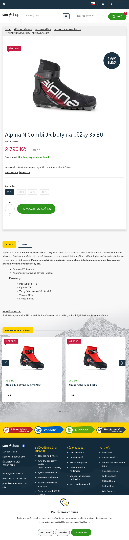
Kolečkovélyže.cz (111, 470)
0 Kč (121, 15)
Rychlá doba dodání (47, 472)
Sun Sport (107, 452)
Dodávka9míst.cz (110, 457)
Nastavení (45, 532)
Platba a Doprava (78, 462)
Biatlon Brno (108, 485)
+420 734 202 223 (84, 16)
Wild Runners (108, 490)
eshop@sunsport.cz (13, 473)
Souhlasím (81, 532)
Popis (9, 244)
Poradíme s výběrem (48, 477)
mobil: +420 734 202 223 (14, 478)
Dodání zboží (76, 457)
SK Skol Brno (108, 480)
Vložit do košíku (38, 209)
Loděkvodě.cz (109, 475)
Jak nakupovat (77, 452)
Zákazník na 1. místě (48, 455)
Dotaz (25, 244)
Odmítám (62, 532)
